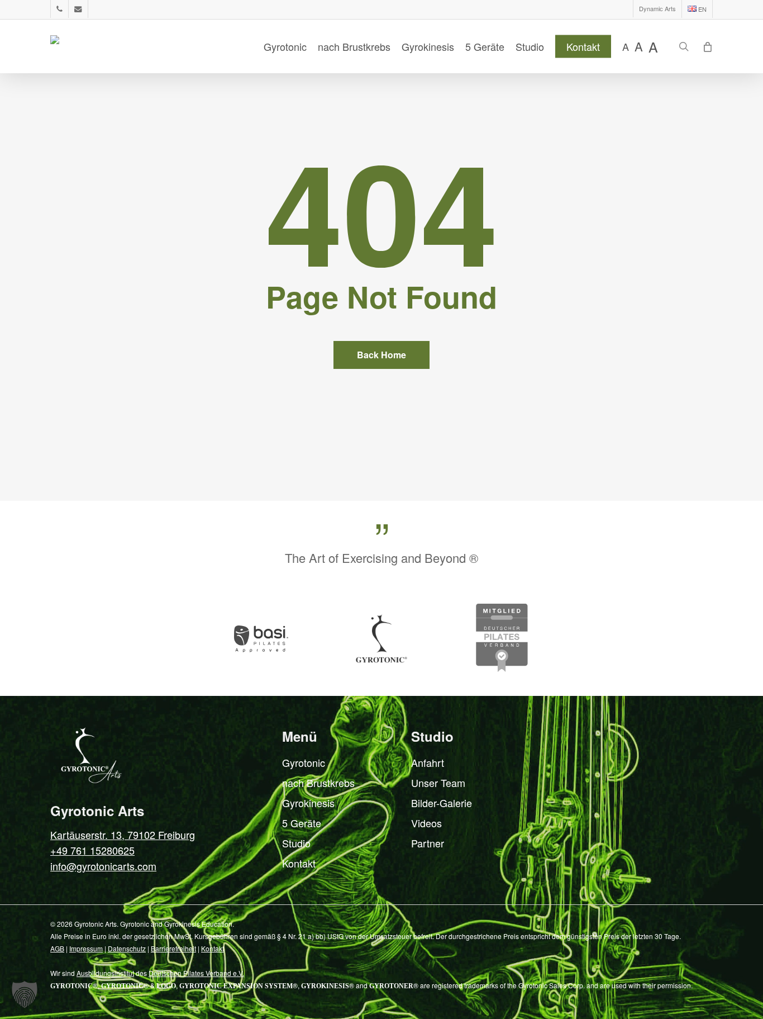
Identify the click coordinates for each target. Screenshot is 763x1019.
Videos (426, 823)
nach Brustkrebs (318, 782)
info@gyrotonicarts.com (103, 866)
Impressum (86, 948)
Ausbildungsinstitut (105, 973)
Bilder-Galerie (441, 802)
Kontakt (299, 863)
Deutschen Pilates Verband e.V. (196, 973)
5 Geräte (301, 823)
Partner (427, 843)
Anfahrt (427, 762)
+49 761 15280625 (92, 850)
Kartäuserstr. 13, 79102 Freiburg (122, 834)
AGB (57, 948)
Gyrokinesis (308, 802)
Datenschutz (127, 948)
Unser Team (438, 782)
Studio (296, 843)
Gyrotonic (303, 762)
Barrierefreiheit (173, 948)
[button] (24, 994)
